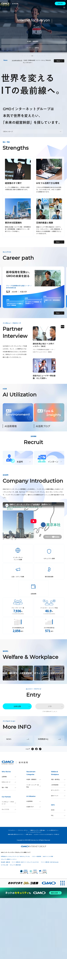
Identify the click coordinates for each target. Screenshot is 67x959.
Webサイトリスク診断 (48, 856)
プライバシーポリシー (23, 830)
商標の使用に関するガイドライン (16, 834)
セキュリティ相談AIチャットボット (9, 859)
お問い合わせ (29, 834)
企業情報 (4, 776)
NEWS (52, 810)
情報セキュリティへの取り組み (37, 830)
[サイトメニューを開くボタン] (64, 7)
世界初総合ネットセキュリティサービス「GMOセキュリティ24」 (15, 856)
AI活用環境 (29, 801)
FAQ (52, 815)
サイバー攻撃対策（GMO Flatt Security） (50, 862)
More (58, 61)
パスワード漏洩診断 (36, 856)
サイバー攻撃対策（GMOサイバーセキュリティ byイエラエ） (25, 862)
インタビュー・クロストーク (8, 803)
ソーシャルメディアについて (34, 832)
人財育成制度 (54, 785)
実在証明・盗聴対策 (5, 862)
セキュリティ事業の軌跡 (15, 865)
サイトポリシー (12, 830)
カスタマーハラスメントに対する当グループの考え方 (46, 834)
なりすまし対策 (4, 865)
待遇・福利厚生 (55, 779)
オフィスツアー (55, 790)
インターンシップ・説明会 (32, 786)
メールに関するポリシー (53, 830)
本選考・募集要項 (31, 779)
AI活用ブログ (30, 807)
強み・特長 (5, 787)
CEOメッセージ (6, 782)
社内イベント (54, 795)
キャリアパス (5, 809)
